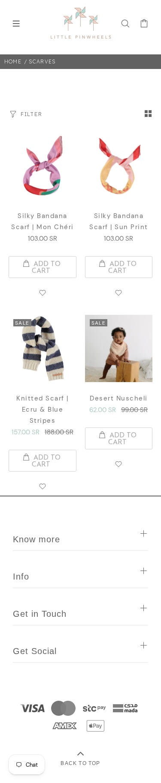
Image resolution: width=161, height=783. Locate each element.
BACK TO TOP (80, 763)
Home (12, 61)
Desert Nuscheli (119, 398)
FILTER (31, 114)
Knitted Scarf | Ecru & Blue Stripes (42, 409)
